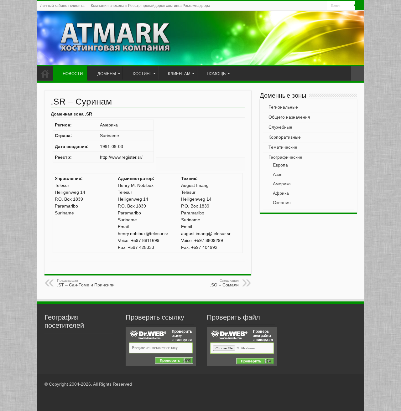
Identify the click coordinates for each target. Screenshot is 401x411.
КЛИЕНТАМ (179, 73)
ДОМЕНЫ (106, 73)
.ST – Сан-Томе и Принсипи (86, 283)
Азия (278, 174)
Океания (282, 202)
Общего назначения (289, 117)
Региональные (283, 107)
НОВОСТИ (73, 73)
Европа (280, 164)
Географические (285, 157)
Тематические (282, 147)
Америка (282, 183)
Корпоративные (284, 137)
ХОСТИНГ (142, 73)
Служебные (280, 127)
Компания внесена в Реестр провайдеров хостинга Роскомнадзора (150, 5)
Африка (281, 193)
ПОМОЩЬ (216, 73)
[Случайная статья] (357, 73)
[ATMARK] (200, 38)
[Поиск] (359, 5)
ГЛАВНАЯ (45, 73)
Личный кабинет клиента (62, 5)
